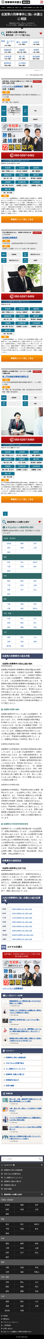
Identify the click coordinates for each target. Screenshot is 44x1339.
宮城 (21, 548)
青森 (21, 543)
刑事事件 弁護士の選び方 (15, 1074)
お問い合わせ (7, 1328)
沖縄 (21, 646)
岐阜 (35, 581)
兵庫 (8, 608)
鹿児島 (9, 646)
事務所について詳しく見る (22, 219)
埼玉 (21, 562)
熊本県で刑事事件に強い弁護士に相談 (22, 913)
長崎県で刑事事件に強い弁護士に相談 (22, 930)
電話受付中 (38, 81)
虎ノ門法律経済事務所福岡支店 (15, 377)
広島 (8, 618)
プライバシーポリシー (11, 1322)
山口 (35, 618)
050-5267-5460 (24, 439)
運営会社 (6, 1319)
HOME (3, 7)
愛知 (8, 581)
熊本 (21, 637)
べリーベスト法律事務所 (12, 86)
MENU (42, 2)
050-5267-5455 (24, 296)
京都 (21, 604)
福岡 (8, 637)
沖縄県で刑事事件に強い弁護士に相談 (22, 939)
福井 (8, 594)
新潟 (21, 585)
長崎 (35, 641)
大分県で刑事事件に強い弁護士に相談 (22, 917)
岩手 (35, 543)
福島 (8, 552)
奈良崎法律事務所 (9, 238)
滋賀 (21, 608)
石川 (21, 590)
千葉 (8, 566)
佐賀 (21, 641)
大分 (35, 637)
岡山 (21, 618)
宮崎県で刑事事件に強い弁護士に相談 (22, 922)
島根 (21, 623)
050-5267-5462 (24, 155)
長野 (8, 590)
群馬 (8, 571)
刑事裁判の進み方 (12, 1080)
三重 (8, 585)
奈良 (35, 604)
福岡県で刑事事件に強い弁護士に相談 (22, 909)
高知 (35, 627)
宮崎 (8, 641)
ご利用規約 (7, 1325)
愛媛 (21, 627)
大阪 (8, 604)
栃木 (35, 566)
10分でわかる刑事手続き (15, 1063)
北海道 (9, 543)
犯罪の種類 (10, 1086)
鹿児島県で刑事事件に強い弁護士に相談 (22, 935)
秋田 (8, 548)
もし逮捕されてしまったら (16, 1069)
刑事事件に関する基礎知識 (16, 1057)
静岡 (21, 581)
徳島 (8, 627)
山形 (35, 548)
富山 (35, 590)
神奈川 (35, 562)
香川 (35, 623)
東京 (8, 562)
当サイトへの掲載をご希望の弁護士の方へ (17, 1332)
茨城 (21, 566)
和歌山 (35, 608)
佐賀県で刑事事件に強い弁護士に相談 (22, 926)
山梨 (35, 585)
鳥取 (8, 623)
